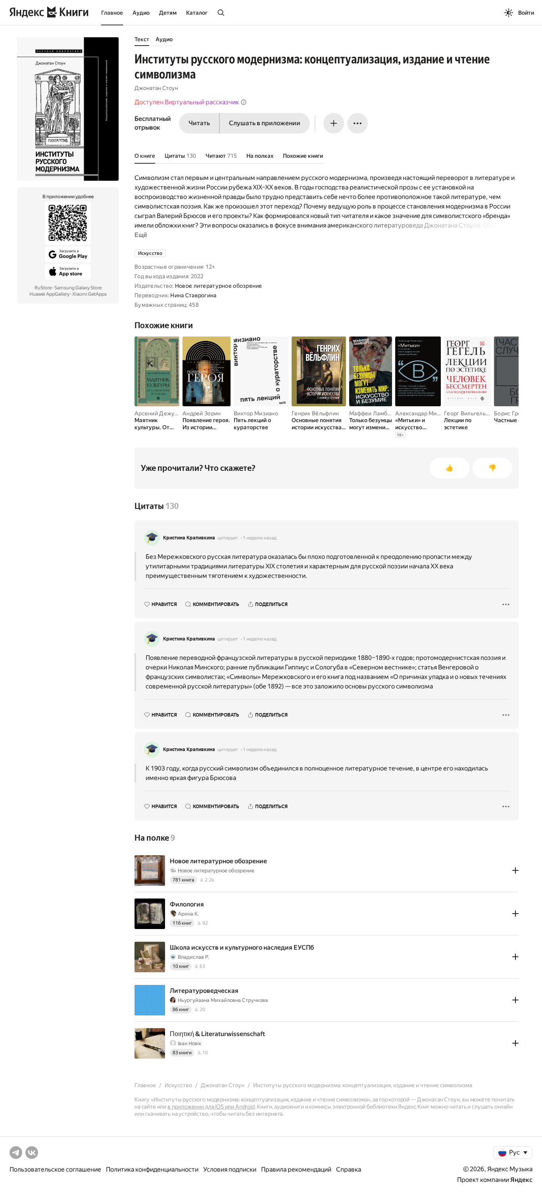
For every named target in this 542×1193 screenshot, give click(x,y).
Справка (348, 1169)
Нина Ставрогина (193, 295)
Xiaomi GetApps (89, 294)
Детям (168, 13)
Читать (199, 123)
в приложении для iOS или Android (211, 1106)
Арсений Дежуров (160, 413)
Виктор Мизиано (256, 413)
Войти (526, 13)
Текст (142, 39)
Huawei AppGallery (49, 294)
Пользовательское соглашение (55, 1169)
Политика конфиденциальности (152, 1169)
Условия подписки (229, 1169)
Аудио (141, 13)
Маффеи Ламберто (374, 413)
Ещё (141, 235)
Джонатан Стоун (156, 88)
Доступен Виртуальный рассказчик (187, 102)
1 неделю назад (260, 538)
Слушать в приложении (264, 123)
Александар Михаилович (428, 413)
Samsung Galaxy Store (78, 288)
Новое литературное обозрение (218, 286)
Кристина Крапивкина (189, 538)
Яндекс (521, 1179)
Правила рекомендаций (296, 1169)
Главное (112, 13)
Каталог (197, 13)
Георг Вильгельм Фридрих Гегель (489, 413)
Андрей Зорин (202, 413)
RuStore (43, 288)
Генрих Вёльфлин (315, 413)
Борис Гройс (510, 413)
